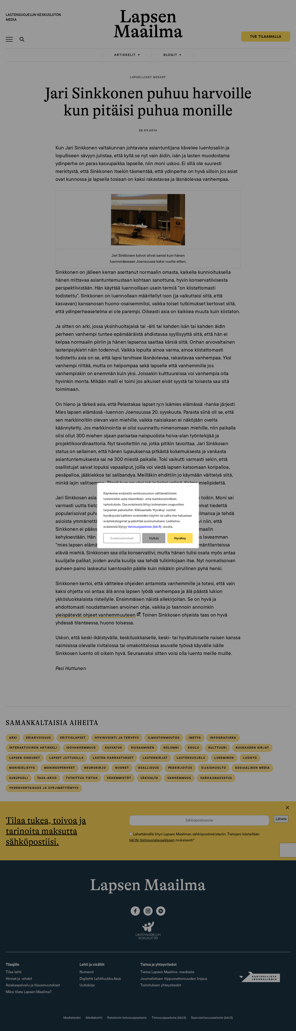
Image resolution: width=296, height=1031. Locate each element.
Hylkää (154, 538)
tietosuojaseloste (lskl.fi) (144, 526)
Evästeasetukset (122, 538)
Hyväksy (180, 538)
